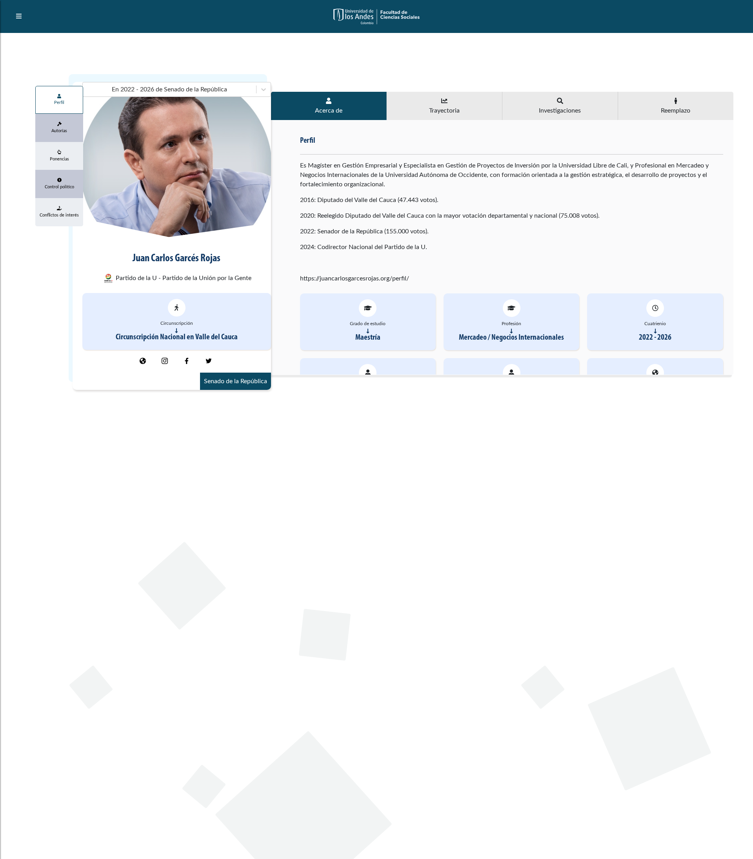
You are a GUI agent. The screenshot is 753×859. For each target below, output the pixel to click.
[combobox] (87, 89)
